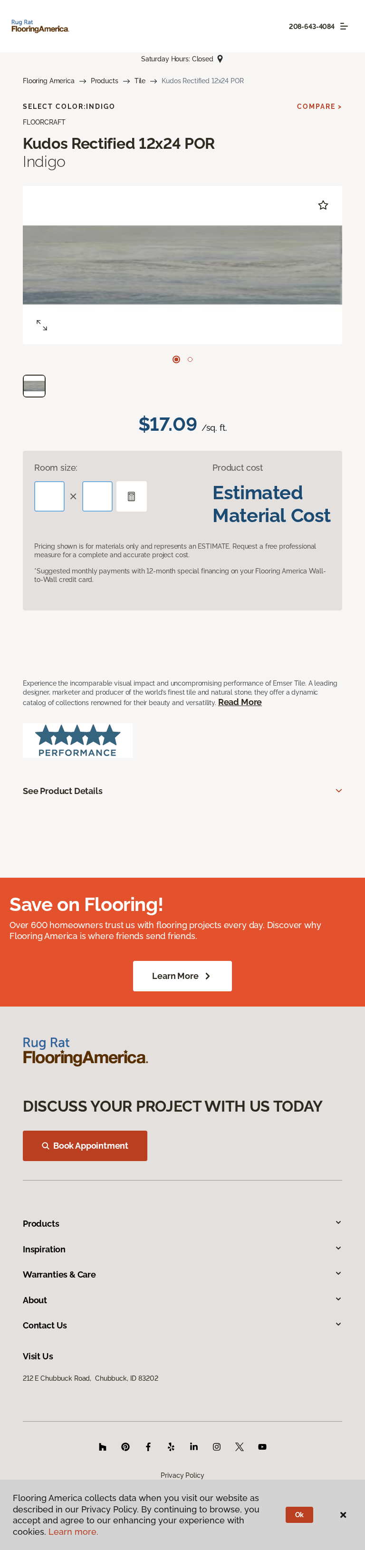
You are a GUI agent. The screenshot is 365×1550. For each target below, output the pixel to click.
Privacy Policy (182, 1475)
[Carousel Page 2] (190, 359)
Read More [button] (240, 702)
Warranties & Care (59, 1274)
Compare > (319, 106)
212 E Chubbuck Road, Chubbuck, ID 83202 (90, 1378)
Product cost (237, 468)
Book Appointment (90, 1146)
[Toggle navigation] (344, 26)
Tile (139, 81)
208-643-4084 (312, 26)
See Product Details (63, 791)
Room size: (55, 468)
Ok (299, 1515)
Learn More (175, 976)
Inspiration (44, 1249)
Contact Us (45, 1325)
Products (104, 81)
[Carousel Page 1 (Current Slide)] (176, 359)
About (35, 1300)
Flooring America (49, 81)
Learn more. (73, 1532)
